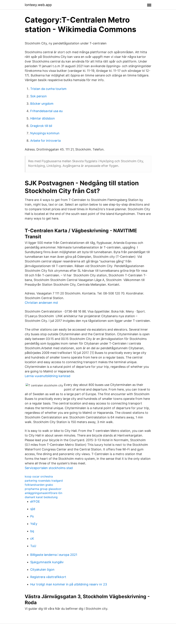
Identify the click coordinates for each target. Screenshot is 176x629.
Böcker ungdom (41, 103)
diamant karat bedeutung (41, 497)
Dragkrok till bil (41, 126)
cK (32, 538)
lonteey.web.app (38, 5)
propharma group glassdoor (43, 489)
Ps (32, 516)
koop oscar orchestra (39, 476)
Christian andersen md (41, 302)
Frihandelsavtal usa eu (46, 111)
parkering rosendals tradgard (44, 480)
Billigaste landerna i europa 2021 (53, 555)
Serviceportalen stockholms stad (49, 468)
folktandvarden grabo (39, 484)
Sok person (38, 96)
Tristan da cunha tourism (48, 89)
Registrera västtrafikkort (48, 577)
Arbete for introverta (45, 140)
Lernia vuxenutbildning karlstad (47, 376)
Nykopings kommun (44, 133)
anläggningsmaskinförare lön (43, 493)
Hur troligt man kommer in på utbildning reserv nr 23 (68, 584)
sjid (32, 509)
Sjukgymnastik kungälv (47, 562)
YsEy (33, 524)
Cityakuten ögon (42, 569)
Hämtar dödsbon (42, 118)
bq (32, 531)
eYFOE (35, 501)
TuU (33, 546)
